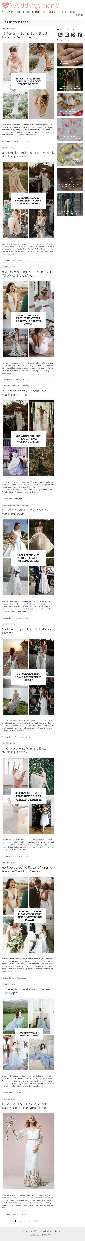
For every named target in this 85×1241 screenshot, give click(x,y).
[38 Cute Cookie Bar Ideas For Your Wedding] (70, 129)
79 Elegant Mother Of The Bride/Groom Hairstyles (68, 186)
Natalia (26, 618)
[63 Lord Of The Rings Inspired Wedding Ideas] (70, 79)
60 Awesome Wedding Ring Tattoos (68, 63)
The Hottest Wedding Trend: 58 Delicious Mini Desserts (69, 161)
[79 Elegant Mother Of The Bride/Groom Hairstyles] (70, 179)
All (3, 12)
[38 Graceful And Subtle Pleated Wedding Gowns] (28, 595)
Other (45, 12)
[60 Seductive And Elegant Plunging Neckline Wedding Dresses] (28, 952)
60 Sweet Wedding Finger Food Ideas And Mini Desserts (68, 112)
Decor (19, 12)
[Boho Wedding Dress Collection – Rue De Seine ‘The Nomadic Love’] (28, 1189)
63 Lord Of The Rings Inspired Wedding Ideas (69, 88)
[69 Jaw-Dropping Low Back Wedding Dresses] (28, 714)
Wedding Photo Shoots (69, 12)
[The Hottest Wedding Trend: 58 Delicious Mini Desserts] (70, 154)
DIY (24, 12)
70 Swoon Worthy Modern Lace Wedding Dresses (24, 392)
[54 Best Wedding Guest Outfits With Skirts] (70, 204)
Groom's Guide (36, 12)
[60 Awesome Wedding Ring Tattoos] (70, 54)
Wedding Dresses (9, 28)
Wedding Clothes (54, 12)
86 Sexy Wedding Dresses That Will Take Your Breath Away (27, 273)
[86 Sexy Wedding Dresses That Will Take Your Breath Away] (28, 356)
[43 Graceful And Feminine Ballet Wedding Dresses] (28, 833)
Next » (37, 1221)
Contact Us (35, 1235)
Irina (27, 141)
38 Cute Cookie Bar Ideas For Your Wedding (69, 138)
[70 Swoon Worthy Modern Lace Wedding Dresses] (28, 476)
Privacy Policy (47, 1235)
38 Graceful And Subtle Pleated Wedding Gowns (24, 512)
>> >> (40, 135)
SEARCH (80, 15)
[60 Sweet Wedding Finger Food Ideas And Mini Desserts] (70, 104)
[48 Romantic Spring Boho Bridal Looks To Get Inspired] (28, 118)
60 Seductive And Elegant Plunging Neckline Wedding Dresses (27, 869)
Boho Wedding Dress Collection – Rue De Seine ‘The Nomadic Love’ (26, 1106)
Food (28, 12)
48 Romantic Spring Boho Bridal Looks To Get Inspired (24, 35)
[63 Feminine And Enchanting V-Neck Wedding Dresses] (28, 237)
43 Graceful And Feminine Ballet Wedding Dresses (24, 750)
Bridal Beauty (11, 12)
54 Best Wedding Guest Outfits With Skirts (69, 213)
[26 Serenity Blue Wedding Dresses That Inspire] (28, 1070)
